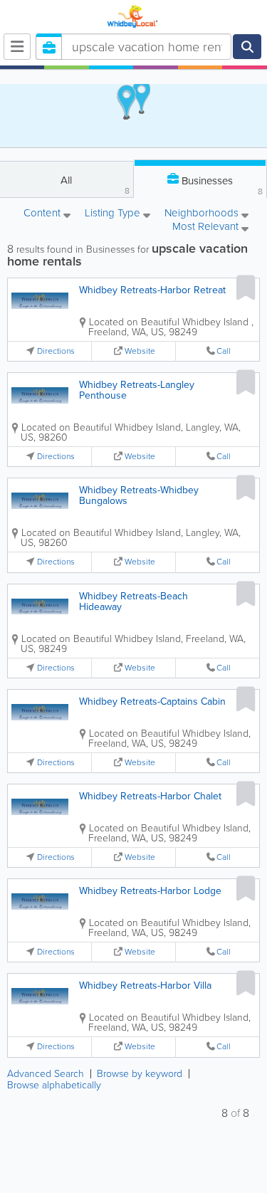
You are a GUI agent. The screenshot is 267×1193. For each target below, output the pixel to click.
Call (223, 351)
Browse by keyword (139, 1073)
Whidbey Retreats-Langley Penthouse (136, 390)
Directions (56, 351)
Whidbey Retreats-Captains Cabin (152, 701)
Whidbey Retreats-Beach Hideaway (133, 601)
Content (43, 214)
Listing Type (114, 214)
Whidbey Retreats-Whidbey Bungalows (139, 495)
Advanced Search (45, 1073)
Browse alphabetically (54, 1085)
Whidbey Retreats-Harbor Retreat (152, 290)
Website (140, 351)
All (95, 184)
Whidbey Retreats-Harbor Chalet (150, 796)
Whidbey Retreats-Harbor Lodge (150, 890)
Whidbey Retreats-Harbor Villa (145, 985)
